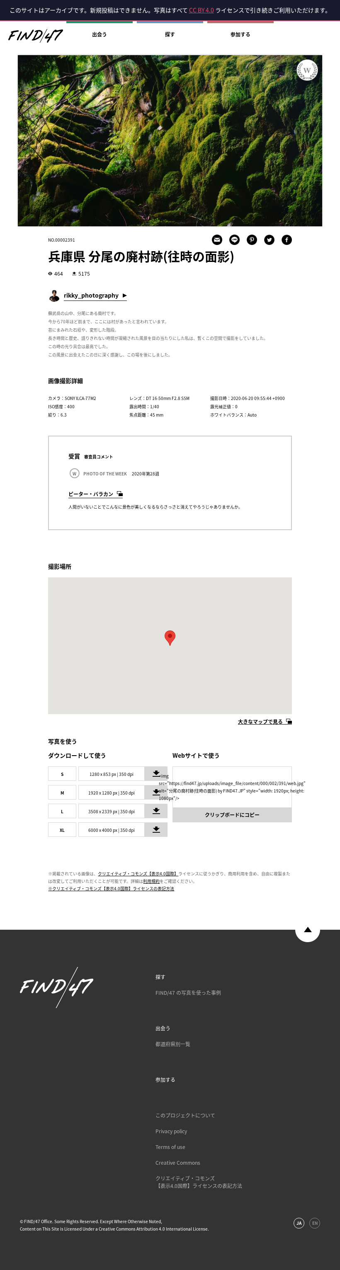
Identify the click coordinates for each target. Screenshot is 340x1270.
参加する (240, 34)
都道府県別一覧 (172, 1044)
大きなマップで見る (260, 722)
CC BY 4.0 (201, 10)
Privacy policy (171, 1131)
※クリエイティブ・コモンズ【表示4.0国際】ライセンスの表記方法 (111, 888)
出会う (99, 34)
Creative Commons (177, 1162)
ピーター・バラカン (90, 494)
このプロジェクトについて (185, 1115)
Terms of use (170, 1147)
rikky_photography (91, 295)
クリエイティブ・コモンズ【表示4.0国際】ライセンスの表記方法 (198, 1182)
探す (170, 34)
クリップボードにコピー (232, 815)
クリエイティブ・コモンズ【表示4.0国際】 (138, 873)
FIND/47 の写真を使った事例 (188, 992)
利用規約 (151, 881)
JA (298, 1223)
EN (315, 1223)
